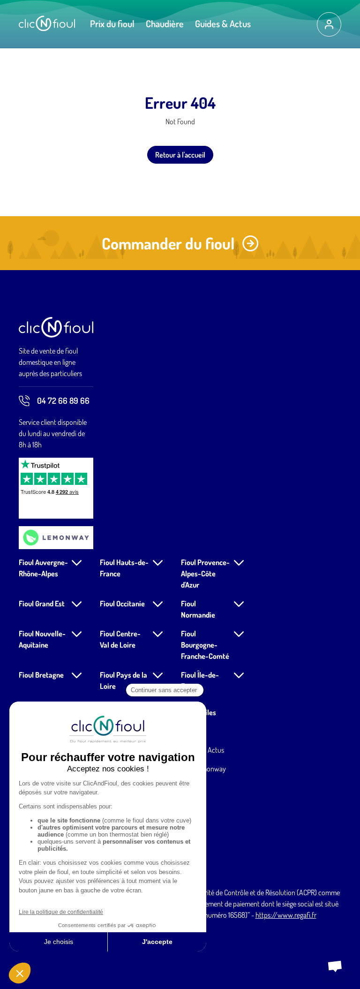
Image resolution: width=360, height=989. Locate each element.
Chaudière (165, 23)
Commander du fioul (168, 243)
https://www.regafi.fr (285, 915)
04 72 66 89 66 (63, 400)
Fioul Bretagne (41, 674)
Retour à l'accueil (180, 154)
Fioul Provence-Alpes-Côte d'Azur (205, 573)
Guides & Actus (223, 23)
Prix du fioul (112, 23)
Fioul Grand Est (42, 603)
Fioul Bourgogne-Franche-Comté (205, 645)
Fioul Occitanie (122, 603)
